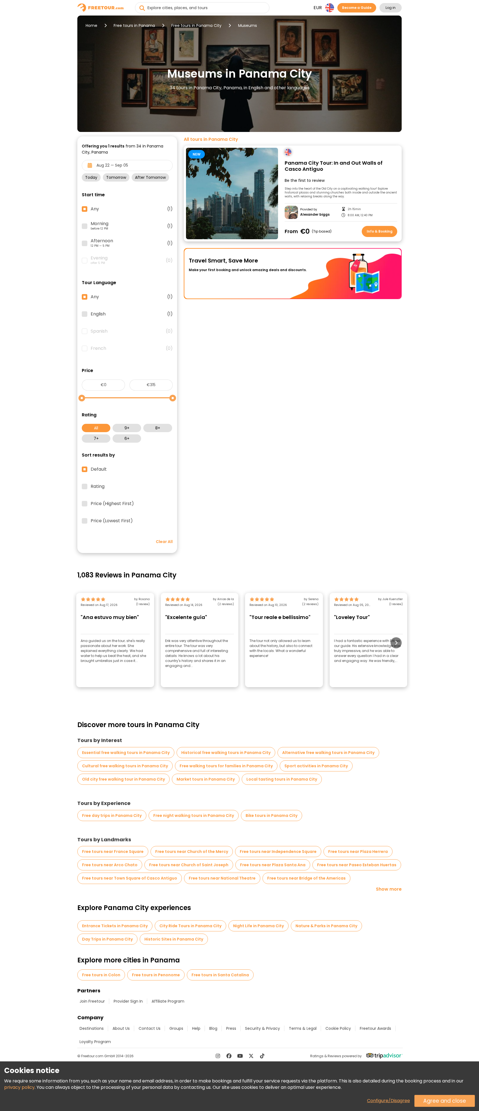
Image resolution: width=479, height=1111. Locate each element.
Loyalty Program (95, 1041)
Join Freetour (92, 1001)
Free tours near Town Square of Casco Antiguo (129, 878)
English (132, 314)
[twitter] (251, 1056)
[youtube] (240, 1056)
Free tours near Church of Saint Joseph (188, 865)
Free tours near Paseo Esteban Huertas (356, 865)
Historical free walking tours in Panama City (226, 752)
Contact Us (149, 1028)
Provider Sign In (128, 1001)
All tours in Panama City (211, 139)
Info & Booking (380, 231)
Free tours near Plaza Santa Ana (272, 865)
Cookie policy (338, 1028)
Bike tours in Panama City (271, 815)
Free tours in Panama (134, 25)
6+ (126, 438)
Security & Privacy (262, 1028)
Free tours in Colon (101, 975)
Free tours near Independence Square (278, 851)
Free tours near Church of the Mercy (191, 851)
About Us (121, 1028)
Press (231, 1028)
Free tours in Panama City (196, 25)
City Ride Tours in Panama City (190, 926)
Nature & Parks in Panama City (326, 926)
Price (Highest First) (112, 503)
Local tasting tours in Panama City (281, 779)
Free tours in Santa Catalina (220, 975)
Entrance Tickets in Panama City (115, 926)
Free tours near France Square (113, 851)
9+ (126, 428)
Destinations (92, 1028)
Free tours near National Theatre (222, 878)
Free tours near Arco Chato (109, 865)
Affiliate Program (168, 1001)
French (132, 348)
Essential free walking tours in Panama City (126, 752)
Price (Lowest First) (112, 521)
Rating (98, 486)
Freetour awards (375, 1028)
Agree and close (444, 1101)
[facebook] (229, 1056)
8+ (157, 428)
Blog (213, 1028)
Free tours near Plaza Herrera (358, 851)
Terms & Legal (303, 1028)
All (96, 428)
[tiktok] (262, 1056)
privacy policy (19, 1087)
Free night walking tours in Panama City (193, 815)
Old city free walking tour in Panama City (123, 779)
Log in (391, 7)
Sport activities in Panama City (316, 766)
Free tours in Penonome (156, 975)
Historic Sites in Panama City (173, 939)
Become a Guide (356, 7)
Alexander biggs (315, 214)
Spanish (132, 331)
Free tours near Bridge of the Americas (306, 878)
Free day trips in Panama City (112, 815)
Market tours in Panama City (206, 779)
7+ (96, 438)
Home (91, 25)
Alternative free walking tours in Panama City (328, 752)
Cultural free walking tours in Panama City (125, 766)
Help (196, 1028)
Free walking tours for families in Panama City (226, 766)
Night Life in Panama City (258, 926)
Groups (176, 1028)
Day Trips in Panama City (107, 939)
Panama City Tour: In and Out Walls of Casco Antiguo (334, 166)
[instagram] (218, 1056)
